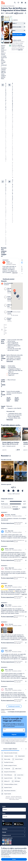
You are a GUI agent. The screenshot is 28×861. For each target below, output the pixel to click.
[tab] (10, 749)
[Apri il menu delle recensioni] (25, 515)
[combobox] (16, 509)
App (3, 821)
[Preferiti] (18, 3)
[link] (11, 439)
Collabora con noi (6, 835)
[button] (7, 13)
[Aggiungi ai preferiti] (19, 429)
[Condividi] (25, 13)
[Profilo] (25, 3)
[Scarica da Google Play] (7, 824)
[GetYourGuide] (3, 3)
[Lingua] (22, 3)
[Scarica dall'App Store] (18, 824)
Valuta (3, 813)
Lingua (4, 806)
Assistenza (4, 829)
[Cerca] (15, 3)
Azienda (4, 832)
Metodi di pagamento (7, 838)
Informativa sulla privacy (10, 743)
